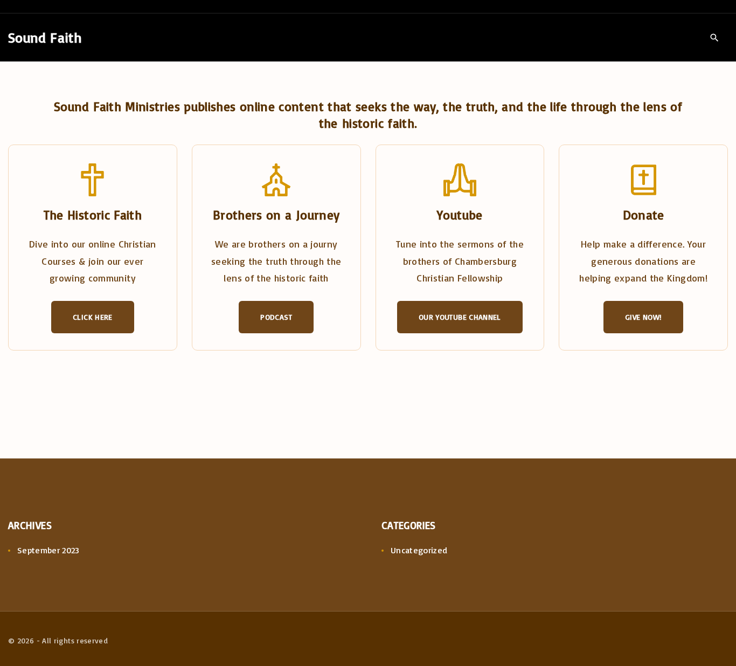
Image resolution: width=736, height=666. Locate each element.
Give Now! (643, 316)
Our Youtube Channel (460, 316)
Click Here (93, 316)
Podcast (276, 316)
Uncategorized (419, 550)
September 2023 (48, 550)
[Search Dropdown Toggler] (714, 38)
